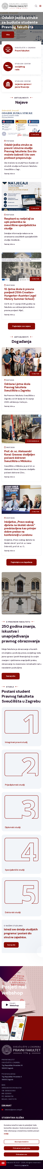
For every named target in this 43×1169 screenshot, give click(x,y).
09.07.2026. (10, 295)
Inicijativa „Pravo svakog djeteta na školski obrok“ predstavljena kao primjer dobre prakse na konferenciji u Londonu (20, 538)
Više (8, 44)
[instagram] (9, 1161)
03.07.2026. (10, 527)
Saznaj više (8, 183)
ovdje (6, 1134)
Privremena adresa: (12, 1086)
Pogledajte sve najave (21, 335)
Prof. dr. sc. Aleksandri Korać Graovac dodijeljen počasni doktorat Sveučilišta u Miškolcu (19, 465)
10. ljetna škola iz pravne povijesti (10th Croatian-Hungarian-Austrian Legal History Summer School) (20, 303)
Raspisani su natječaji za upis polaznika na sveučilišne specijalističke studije (20, 233)
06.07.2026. (10, 457)
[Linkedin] (15, 1161)
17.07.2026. (10, 150)
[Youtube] (21, 1161)
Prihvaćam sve (21, 1154)
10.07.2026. (10, 224)
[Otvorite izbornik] (40, 6)
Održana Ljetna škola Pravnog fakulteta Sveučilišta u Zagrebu (17, 397)
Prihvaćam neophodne (21, 1148)
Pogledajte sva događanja (21, 571)
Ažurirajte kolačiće (22, 1142)
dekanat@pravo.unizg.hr (13, 1119)
